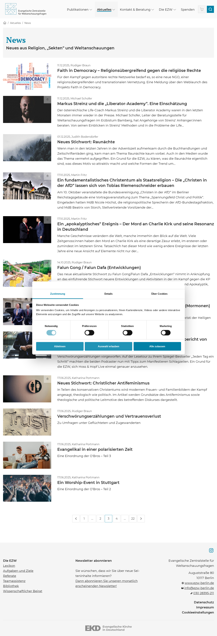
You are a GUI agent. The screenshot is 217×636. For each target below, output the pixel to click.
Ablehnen (59, 346)
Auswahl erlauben (108, 346)
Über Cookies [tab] (159, 293)
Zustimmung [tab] (57, 293)
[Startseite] (4, 23)
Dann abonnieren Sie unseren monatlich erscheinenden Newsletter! (106, 583)
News (27, 23)
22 (133, 518)
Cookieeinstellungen (198, 612)
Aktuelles (15, 23)
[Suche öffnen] (210, 9)
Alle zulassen (157, 346)
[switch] (89, 332)
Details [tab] (108, 293)
